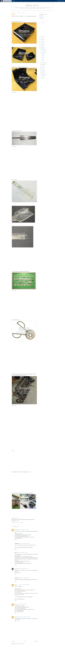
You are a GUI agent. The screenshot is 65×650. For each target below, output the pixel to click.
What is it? (32, 5)
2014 (42, 39)
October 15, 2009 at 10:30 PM (24, 616)
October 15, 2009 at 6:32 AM (24, 543)
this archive (25, 16)
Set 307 (43, 55)
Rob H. (16, 584)
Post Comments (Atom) (20, 643)
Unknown (16, 529)
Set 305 (43, 59)
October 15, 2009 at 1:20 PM (24, 584)
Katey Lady (17, 616)
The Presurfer (41, 17)
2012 (42, 42)
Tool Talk (41, 18)
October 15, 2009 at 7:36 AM (23, 568)
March (43, 72)
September (44, 62)
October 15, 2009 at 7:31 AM (23, 552)
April (43, 71)
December (43, 49)
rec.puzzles (17, 520)
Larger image (14, 92)
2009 (42, 47)
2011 (42, 44)
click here (23, 493)
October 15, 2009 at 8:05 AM (24, 577)
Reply (16, 539)
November (44, 50)
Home (25, 641)
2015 (42, 37)
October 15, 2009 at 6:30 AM (23, 529)
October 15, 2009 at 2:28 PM (21, 604)
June (43, 67)
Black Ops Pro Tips (15, 518)
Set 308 (43, 54)
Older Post (36, 641)
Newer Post (13, 641)
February (43, 74)
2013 (42, 41)
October (43, 52)
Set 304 (43, 60)
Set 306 (43, 57)
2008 (42, 78)
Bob (15, 604)
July (42, 66)
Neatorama (41, 15)
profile (30, 471)
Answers (13, 450)
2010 (42, 46)
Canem (16, 568)
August (43, 64)
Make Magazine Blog (43, 14)
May (43, 69)
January (43, 76)
